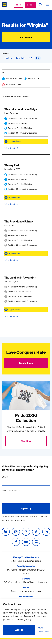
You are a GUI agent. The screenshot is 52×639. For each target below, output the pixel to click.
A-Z (30, 58)
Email (10, 477)
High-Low (8, 58)
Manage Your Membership (26, 557)
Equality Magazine (26, 566)
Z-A (37, 58)
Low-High (20, 58)
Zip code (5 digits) (16, 491)
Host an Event (26, 596)
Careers (26, 578)
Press (26, 587)
